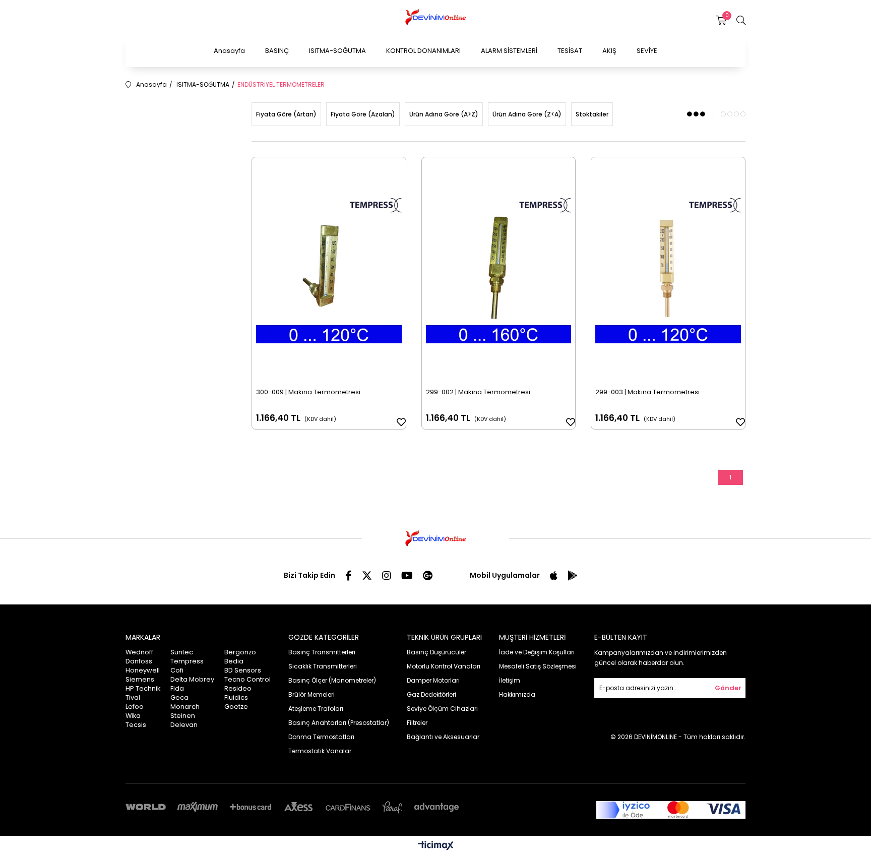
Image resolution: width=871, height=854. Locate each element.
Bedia (233, 661)
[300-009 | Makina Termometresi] (329, 270)
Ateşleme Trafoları (315, 708)
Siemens (140, 679)
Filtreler (417, 722)
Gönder (728, 688)
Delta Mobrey (192, 679)
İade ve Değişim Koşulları (537, 652)
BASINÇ (277, 50)
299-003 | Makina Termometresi (647, 392)
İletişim (509, 680)
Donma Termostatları (321, 737)
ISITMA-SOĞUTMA (337, 50)
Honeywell (143, 670)
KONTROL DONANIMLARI (423, 50)
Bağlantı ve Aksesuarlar (443, 737)
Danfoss (139, 661)
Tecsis (136, 724)
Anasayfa (229, 50)
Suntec (181, 652)
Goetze (236, 706)
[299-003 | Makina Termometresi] (668, 270)
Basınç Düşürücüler (436, 652)
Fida (177, 688)
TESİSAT (569, 50)
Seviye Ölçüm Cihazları (442, 708)
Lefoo (135, 706)
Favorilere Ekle (401, 421)
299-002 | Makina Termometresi (478, 392)
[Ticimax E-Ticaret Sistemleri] (436, 846)
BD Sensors (242, 670)
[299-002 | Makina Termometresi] (499, 270)
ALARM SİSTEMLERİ (509, 50)
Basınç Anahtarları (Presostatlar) (338, 722)
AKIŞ (609, 50)
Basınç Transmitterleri (321, 652)
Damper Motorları (433, 680)
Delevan (184, 724)
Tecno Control (247, 679)
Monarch (185, 706)
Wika (133, 715)
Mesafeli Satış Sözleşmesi (538, 666)
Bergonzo (240, 652)
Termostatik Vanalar (319, 751)
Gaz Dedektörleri (431, 694)
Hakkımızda (517, 694)
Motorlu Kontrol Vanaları (443, 666)
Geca (179, 697)
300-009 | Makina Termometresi (308, 392)
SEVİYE (647, 50)
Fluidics (236, 697)
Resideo (238, 688)
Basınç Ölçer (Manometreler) (332, 680)
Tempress (187, 661)
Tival (133, 697)
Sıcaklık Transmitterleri (322, 666)
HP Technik (143, 688)
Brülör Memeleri (311, 694)
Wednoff (139, 652)
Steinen (182, 715)
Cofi (176, 670)
